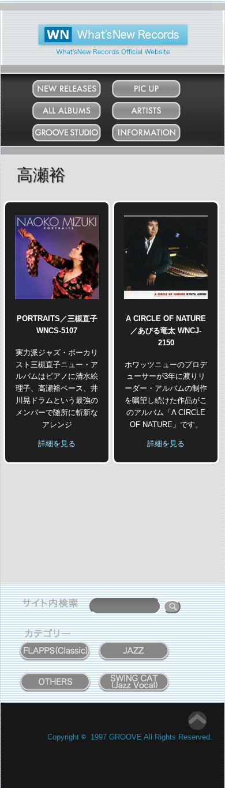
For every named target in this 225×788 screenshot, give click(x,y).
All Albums (77, 108)
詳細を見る (57, 443)
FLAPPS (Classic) (55, 644)
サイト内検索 (52, 604)
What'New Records (95, 28)
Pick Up (157, 86)
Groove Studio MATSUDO (77, 135)
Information (157, 130)
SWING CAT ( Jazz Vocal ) (134, 679)
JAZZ (134, 644)
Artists (157, 108)
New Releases (77, 86)
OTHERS (55, 676)
